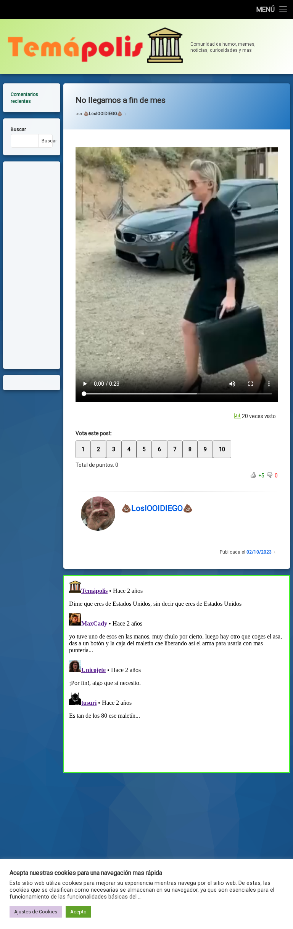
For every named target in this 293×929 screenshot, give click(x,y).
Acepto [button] (78, 912)
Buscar (18, 129)
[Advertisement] (176, 829)
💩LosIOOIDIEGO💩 (103, 113)
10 (222, 449)
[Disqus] (177, 673)
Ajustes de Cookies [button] (35, 912)
